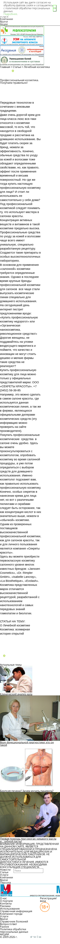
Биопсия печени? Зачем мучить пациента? (26, 791)
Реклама (5, 906)
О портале (6, 901)
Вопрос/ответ (8, 924)
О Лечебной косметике (15, 625)
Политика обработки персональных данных (14, 930)
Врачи (4, 21)
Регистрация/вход (48, 899)
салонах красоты (11, 216)
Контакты (6, 903)
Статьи (17, 67)
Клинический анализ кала (16, 694)
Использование (10, 908)
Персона (5, 882)
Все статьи (9, 647)
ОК (54, 8)
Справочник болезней (14, 921)
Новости (5, 869)
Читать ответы (52, 96)
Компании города (11, 914)
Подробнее (10, 14)
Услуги (4, 875)
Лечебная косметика (37, 67)
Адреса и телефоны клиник (31, 71)
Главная (5, 67)
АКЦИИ (4, 934)
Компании (6, 19)
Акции (4, 24)
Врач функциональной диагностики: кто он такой (27, 743)
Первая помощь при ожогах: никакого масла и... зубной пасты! (28, 840)
